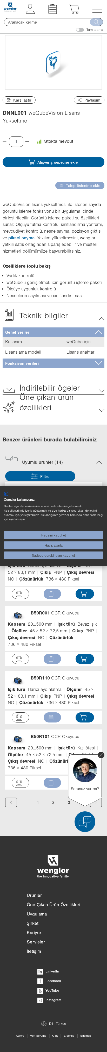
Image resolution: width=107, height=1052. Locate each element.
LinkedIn (51, 971)
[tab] (53, 332)
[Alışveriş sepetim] (74, 12)
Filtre (44, 476)
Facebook (52, 981)
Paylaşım (92, 100)
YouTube (51, 990)
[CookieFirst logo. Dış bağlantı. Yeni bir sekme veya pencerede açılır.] (6, 493)
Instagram (52, 1000)
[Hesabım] (30, 12)
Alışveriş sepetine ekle (57, 162)
